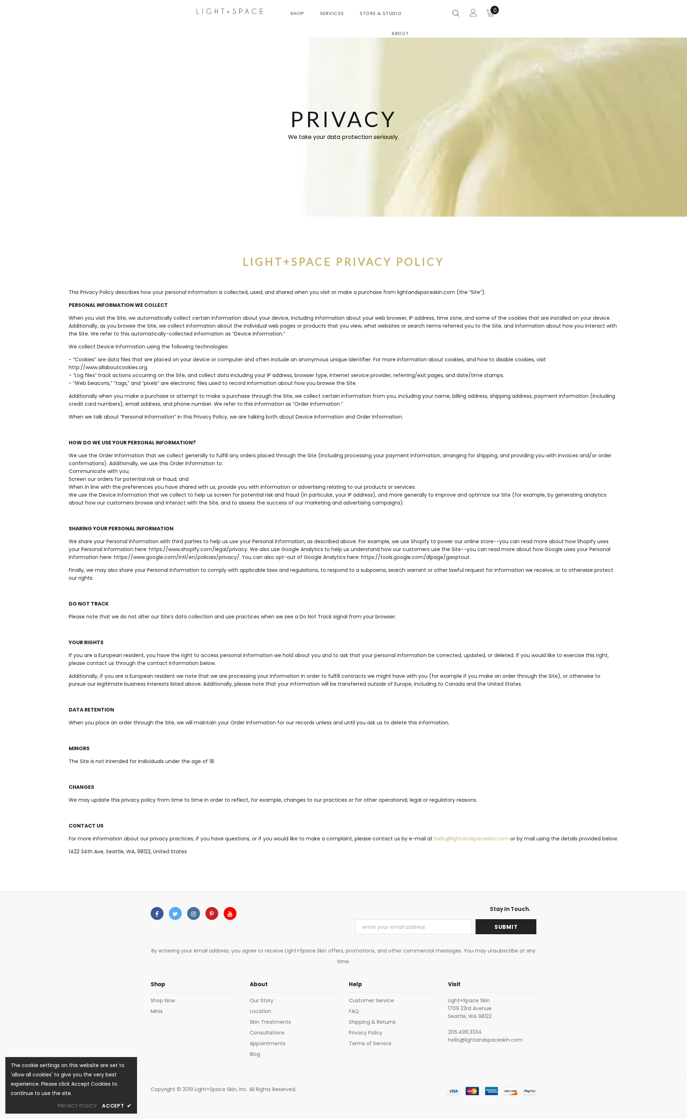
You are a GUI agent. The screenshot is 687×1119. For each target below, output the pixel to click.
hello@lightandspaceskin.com (471, 838)
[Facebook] (157, 913)
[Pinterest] (211, 913)
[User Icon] (473, 13)
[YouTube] (230, 913)
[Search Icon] (455, 12)
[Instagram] (193, 913)
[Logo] (230, 10)
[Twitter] (175, 913)
